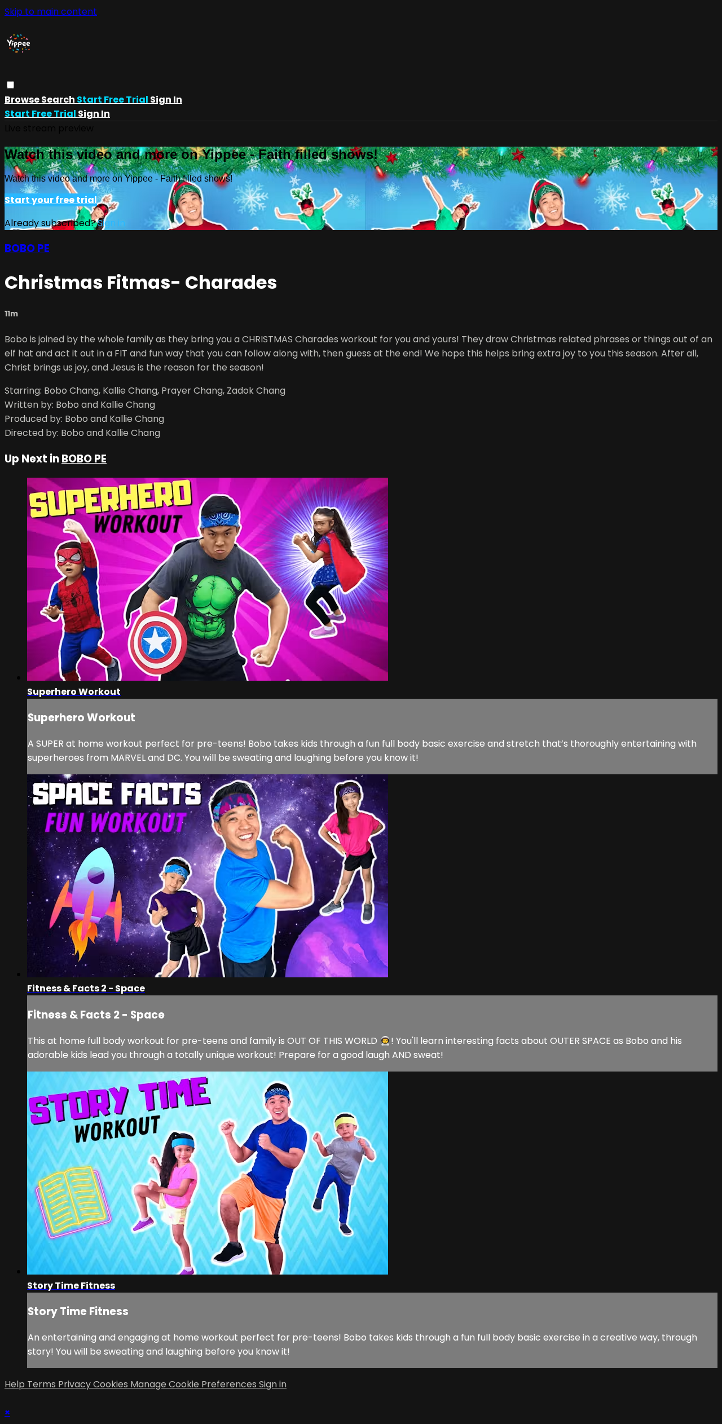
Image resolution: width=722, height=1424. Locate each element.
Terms (42, 1384)
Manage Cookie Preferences (194, 1384)
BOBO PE (27, 248)
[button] (10, 85)
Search (59, 99)
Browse (23, 99)
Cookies (111, 1384)
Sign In (94, 113)
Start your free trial (51, 199)
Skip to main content (51, 11)
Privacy (75, 1384)
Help (16, 1384)
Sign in (166, 99)
